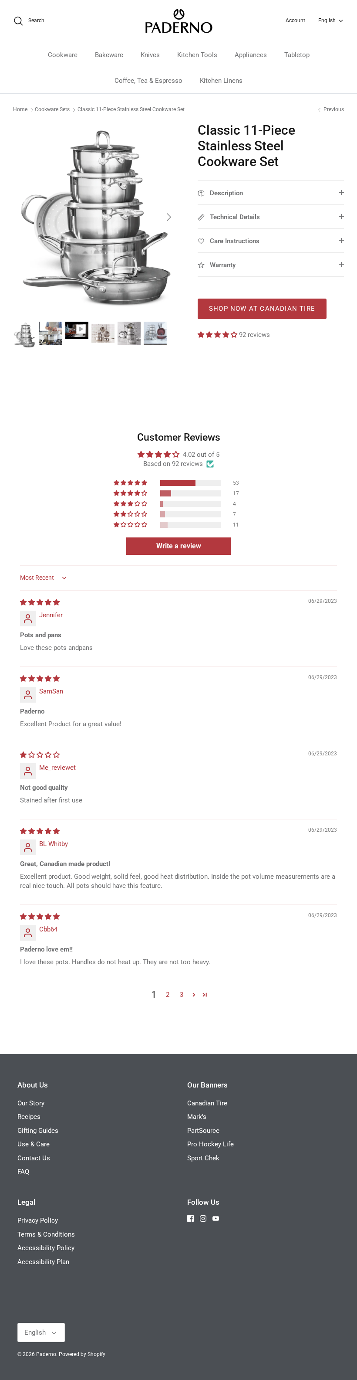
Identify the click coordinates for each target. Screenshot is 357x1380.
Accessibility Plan (43, 1262)
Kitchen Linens (221, 81)
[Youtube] (215, 1218)
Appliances (251, 55)
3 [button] (181, 995)
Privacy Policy (37, 1220)
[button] (218, 335)
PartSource (203, 1131)
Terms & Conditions (46, 1234)
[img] (40, 602)
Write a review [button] (178, 546)
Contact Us (33, 1158)
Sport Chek (203, 1158)
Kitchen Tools (197, 55)
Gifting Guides (37, 1131)
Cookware (62, 55)
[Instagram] (203, 1218)
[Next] (168, 217)
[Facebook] (190, 1218)
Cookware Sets (52, 110)
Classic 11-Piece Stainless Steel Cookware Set (131, 110)
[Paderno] (178, 21)
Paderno (46, 1354)
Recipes (28, 1117)
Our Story (30, 1103)
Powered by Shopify (82, 1354)
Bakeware (109, 55)
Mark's (196, 1117)
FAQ (23, 1172)
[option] (95, 217)
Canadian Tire (207, 1103)
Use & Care (33, 1144)
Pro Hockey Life (210, 1144)
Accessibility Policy (45, 1248)
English (327, 20)
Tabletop (297, 55)
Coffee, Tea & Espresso (148, 81)
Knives (150, 55)
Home (20, 110)
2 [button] (167, 995)
